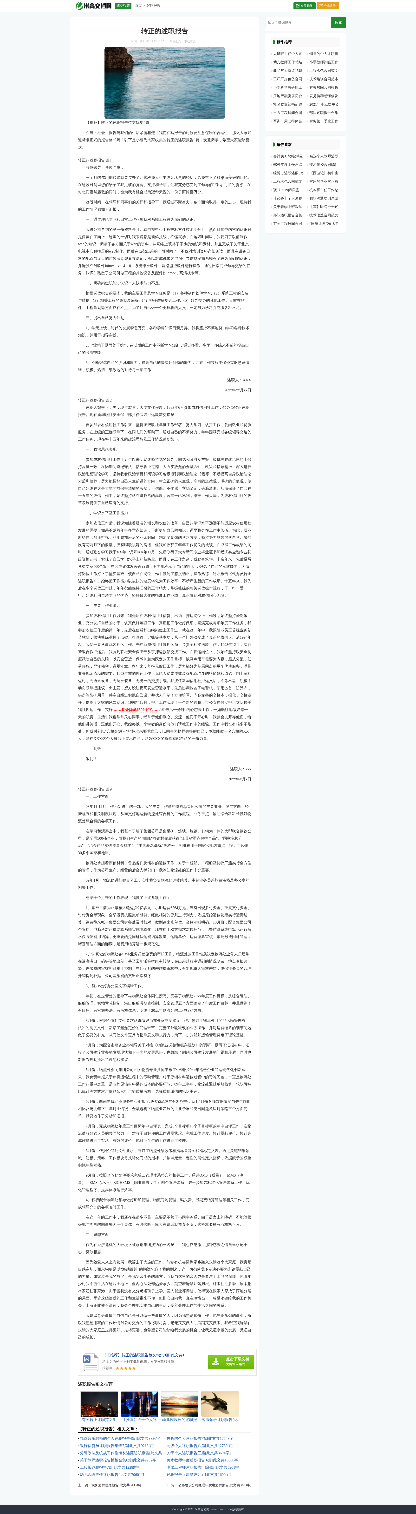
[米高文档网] (93, 6)
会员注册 (330, 5)
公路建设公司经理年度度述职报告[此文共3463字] (214, 1485)
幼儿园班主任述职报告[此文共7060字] (112, 1475)
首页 (138, 5)
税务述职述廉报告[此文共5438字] (116, 1485)
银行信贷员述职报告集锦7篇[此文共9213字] (117, 1446)
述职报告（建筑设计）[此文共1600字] (199, 1475)
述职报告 (153, 5)
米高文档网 (202, 1509)
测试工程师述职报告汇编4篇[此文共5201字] (203, 1467)
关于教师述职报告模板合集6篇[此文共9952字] (118, 1460)
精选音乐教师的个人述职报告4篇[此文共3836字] (120, 1438)
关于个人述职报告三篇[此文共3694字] (199, 1453)
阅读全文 (175, 41)
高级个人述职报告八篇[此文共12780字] (200, 1446)
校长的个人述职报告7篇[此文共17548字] (200, 1438)
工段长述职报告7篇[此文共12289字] (110, 1467)
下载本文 (190, 41)
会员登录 (306, 5)
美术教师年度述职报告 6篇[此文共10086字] (203, 1460)
